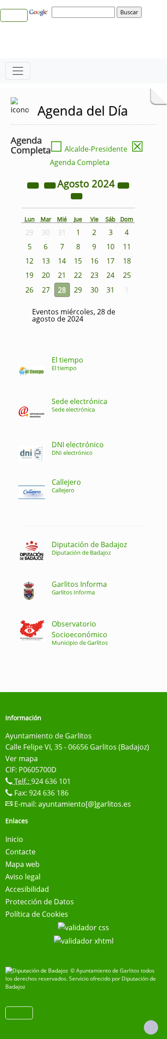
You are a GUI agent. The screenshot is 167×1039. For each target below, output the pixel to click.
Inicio (14, 839)
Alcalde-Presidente (88, 149)
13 (46, 261)
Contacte (20, 852)
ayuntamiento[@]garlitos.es (84, 804)
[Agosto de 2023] (34, 185)
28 (62, 290)
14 (62, 261)
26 (29, 290)
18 (127, 261)
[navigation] (85, 12)
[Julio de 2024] (50, 185)
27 (46, 290)
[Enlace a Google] (40, 11)
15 (78, 261)
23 (94, 275)
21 (62, 275)
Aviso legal (23, 877)
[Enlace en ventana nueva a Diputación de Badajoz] (37, 970)
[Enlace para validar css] (83, 927)
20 (46, 275)
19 (29, 275)
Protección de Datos (39, 902)
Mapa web (22, 864)
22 (78, 275)
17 (110, 261)
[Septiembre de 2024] (76, 195)
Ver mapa (21, 758)
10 (110, 247)
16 (94, 261)
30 (94, 290)
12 (29, 261)
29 (78, 290)
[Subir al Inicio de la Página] (151, 1027)
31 (110, 290)
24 (110, 275)
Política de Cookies (36, 914)
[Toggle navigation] (17, 71)
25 (127, 275)
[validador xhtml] (84, 940)
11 (127, 247)
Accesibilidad (27, 889)
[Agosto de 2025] (123, 185)
